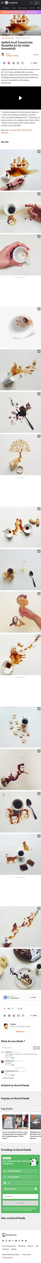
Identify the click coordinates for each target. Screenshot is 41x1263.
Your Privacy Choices (9, 1246)
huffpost (4, 133)
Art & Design (6, 38)
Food (12, 38)
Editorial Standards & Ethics (11, 1254)
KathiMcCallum (9, 1061)
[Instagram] (6, 1240)
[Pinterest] (9, 1240)
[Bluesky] (16, 1240)
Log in (36, 3)
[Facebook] (3, 1240)
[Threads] (19, 1240)
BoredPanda (11, 3)
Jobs (37, 1246)
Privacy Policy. (28, 1210)
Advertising (21, 1246)
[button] (34, 1109)
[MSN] (22, 1240)
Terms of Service (7, 1257)
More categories (10, 1189)
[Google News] (26, 1240)
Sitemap (13, 1249)
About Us (30, 1246)
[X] (13, 1240)
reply (12, 1057)
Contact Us (5, 1249)
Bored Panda (9, 1235)
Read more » (20, 1031)
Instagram (13, 130)
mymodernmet (26, 130)
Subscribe (20, 1203)
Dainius (8, 54)
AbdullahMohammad (11, 1071)
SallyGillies (8, 1052)
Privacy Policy (26, 1254)
